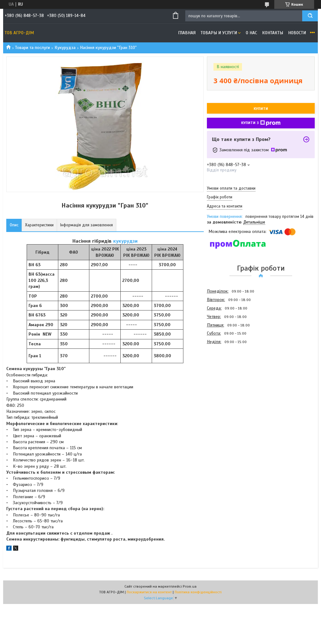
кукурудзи (125, 241)
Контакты (272, 32)
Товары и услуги (219, 32)
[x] (15, 549)
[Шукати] (310, 15)
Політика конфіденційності (198, 592)
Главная (187, 32)
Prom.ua (190, 586)
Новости (297, 32)
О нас (251, 32)
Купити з (250, 123)
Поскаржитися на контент (149, 592)
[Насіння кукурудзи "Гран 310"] (229, 380)
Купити (261, 108)
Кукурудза (65, 47)
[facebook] (9, 549)
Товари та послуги (32, 47)
